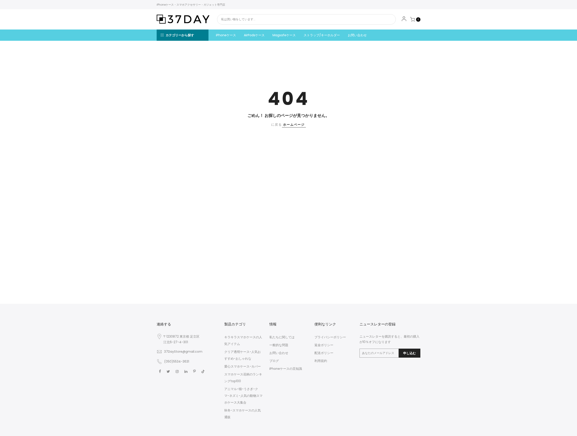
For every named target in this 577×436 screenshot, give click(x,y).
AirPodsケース (254, 35)
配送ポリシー (323, 353)
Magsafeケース (284, 35)
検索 (380, 19)
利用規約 (320, 361)
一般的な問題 (278, 345)
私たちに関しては (282, 337)
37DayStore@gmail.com (183, 351)
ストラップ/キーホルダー (322, 35)
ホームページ (294, 124)
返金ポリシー (323, 345)
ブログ (274, 361)
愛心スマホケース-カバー (242, 366)
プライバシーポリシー (330, 337)
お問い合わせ (357, 35)
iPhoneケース (226, 35)
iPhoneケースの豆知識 (285, 368)
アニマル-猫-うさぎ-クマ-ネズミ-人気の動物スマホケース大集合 (243, 396)
